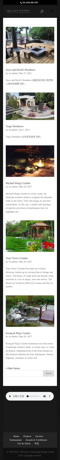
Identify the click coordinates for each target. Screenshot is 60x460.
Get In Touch (24, 443)
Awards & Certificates (36, 440)
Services (39, 436)
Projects (27, 436)
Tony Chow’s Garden (17, 258)
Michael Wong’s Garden (18, 183)
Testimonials (15, 440)
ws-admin (13, 73)
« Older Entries (13, 368)
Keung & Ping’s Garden (18, 333)
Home (16, 436)
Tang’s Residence (15, 126)
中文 (37, 443)
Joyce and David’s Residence (20, 69)
